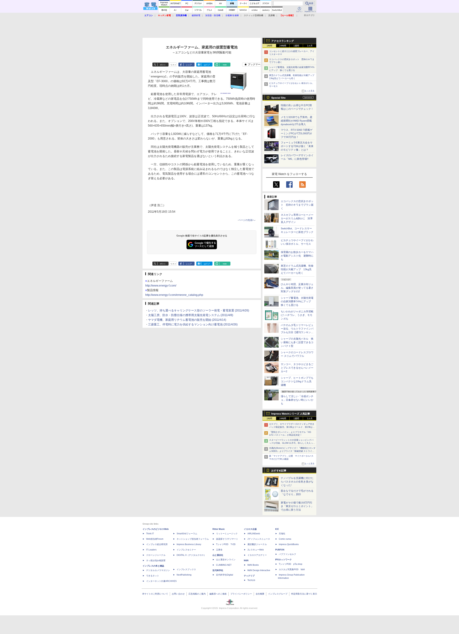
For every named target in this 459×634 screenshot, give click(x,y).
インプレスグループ (277, 594)
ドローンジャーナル (155, 555)
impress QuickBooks (289, 544)
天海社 (282, 533)
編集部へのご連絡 (218, 594)
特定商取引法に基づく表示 (304, 594)
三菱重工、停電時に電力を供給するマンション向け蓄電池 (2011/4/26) (193, 324)
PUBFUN (279, 549)
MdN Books (253, 565)
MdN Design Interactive (258, 570)
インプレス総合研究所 (157, 544)
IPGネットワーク (283, 559)
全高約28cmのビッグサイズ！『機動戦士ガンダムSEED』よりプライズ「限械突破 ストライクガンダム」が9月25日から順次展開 (292, 451)
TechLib (251, 580)
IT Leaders (151, 549)
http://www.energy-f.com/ (160, 285)
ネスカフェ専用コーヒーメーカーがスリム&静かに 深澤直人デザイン (297, 218)
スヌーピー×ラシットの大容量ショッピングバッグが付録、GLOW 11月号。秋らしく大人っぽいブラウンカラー (292, 443)
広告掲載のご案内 (197, 594)
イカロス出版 (250, 529)
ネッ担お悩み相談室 (155, 560)
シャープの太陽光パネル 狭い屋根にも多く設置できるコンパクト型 (297, 342)
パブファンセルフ (287, 554)
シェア (189, 65)
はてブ (207, 65)
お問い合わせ (178, 594)
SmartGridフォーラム (187, 533)
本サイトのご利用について (155, 594)
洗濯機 (271, 15)
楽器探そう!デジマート (227, 539)
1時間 (269, 45)
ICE (277, 529)
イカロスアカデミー (257, 555)
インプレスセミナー (186, 549)
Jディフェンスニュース (258, 539)
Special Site (278, 97)
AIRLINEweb (253, 533)
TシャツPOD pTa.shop (290, 564)
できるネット (152, 575)
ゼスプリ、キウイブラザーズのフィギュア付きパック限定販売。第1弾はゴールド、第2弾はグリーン (292, 427)
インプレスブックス (186, 569)
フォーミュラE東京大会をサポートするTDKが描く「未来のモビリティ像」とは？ (297, 146)
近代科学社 (217, 570)
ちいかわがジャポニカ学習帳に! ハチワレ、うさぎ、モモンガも (297, 315)
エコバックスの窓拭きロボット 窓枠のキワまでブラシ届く (297, 205)
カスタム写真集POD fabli (292, 569)
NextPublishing (184, 575)
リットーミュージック (227, 533)
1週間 (296, 45)
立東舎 (219, 549)
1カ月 (310, 45)
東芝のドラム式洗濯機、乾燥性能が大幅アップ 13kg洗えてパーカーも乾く (297, 269)
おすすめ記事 (278, 470)
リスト (173, 65)
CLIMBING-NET (223, 565)
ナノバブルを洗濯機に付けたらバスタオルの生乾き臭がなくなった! (297, 482)
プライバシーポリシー (241, 594)
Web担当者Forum (154, 539)
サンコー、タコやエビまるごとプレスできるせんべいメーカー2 (297, 368)
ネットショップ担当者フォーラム (193, 539)
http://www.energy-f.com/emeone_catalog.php (174, 294)
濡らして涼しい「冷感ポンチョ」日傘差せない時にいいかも (297, 400)
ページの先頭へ (246, 220)
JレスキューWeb (255, 549)
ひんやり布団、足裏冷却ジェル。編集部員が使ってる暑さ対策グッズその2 (297, 288)
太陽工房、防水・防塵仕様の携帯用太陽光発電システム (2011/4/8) (190, 315)
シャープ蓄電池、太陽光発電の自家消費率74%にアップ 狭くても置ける (297, 301)
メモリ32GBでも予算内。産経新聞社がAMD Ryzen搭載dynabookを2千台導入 (296, 121)
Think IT (150, 533)
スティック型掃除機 (253, 15)
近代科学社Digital (224, 575)
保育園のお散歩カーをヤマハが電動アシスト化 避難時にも (297, 256)
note (225, 65)
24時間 (282, 45)
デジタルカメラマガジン (158, 570)
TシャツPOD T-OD (226, 544)
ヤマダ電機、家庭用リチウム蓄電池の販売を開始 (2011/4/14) (187, 319)
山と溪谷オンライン (225, 559)
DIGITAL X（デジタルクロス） (191, 555)
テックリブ (249, 575)
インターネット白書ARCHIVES (161, 581)
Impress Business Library (189, 544)
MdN (246, 560)
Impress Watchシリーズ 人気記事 (290, 413)
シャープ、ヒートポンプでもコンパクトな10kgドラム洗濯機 (297, 381)
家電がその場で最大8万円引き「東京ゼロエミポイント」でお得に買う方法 (297, 506)
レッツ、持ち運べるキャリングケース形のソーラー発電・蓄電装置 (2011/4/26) (198, 310)
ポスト (163, 65)
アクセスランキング (282, 40)
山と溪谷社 (217, 555)
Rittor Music (218, 529)
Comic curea (285, 539)
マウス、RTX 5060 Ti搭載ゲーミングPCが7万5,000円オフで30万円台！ (297, 133)
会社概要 (260, 594)
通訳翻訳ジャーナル (257, 544)
